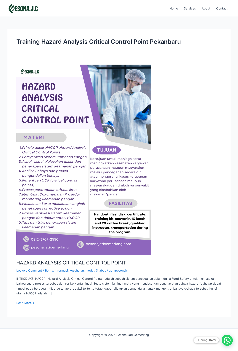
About (206, 8)
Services (190, 8)
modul (90, 270)
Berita (49, 270)
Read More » (25, 302)
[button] (227, 340)
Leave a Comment (29, 270)
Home (174, 8)
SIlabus (101, 270)
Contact (222, 8)
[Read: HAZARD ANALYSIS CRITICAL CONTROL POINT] (83, 159)
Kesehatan (77, 270)
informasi (61, 270)
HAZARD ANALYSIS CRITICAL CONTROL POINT (71, 263)
